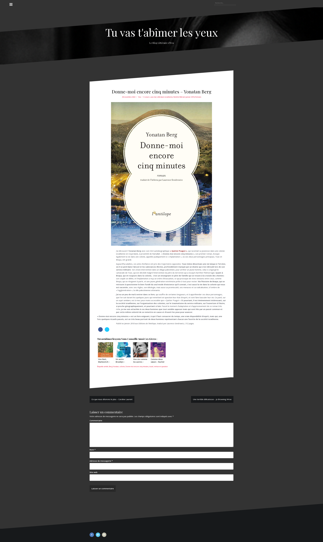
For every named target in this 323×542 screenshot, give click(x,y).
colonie (122, 366)
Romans (198, 97)
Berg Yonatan (114, 366)
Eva (139, 97)
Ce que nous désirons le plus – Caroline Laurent (111, 399)
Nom (93, 449)
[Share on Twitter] (107, 331)
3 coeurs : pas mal (149, 97)
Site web (93, 472)
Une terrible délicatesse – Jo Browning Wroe (212, 399)
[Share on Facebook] (100, 331)
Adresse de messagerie (101, 461)
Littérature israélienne (165, 97)
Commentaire (96, 420)
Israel (151, 366)
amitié (106, 366)
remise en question (161, 366)
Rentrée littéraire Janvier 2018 (184, 97)
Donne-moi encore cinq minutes (137, 366)
